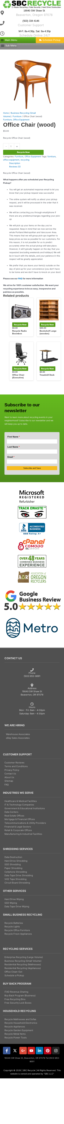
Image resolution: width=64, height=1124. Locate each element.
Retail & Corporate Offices (18, 830)
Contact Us (10, 773)
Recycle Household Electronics (20, 1022)
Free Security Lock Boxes (17, 1002)
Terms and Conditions (16, 766)
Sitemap (8, 780)
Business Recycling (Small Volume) (22, 960)
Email (10, 457)
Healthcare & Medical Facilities (20, 801)
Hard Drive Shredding (15, 860)
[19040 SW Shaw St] (2, 13)
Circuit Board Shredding (17, 882)
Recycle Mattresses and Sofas (20, 1019)
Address (32, 688)
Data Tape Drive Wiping (16, 906)
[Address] (32, 685)
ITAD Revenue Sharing (16, 991)
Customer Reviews (14, 762)
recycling (25, 160)
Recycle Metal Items (15, 1033)
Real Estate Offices (14, 815)
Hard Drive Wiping (14, 899)
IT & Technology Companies (19, 804)
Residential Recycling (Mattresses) (22, 964)
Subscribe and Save (32, 468)
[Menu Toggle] (9, 40)
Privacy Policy (11, 770)
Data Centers (11, 812)
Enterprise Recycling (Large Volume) (23, 957)
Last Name (13, 447)
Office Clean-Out (13, 971)
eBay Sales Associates (18, 738)
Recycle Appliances (14, 1026)
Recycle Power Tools (15, 1037)
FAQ (20, 278)
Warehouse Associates (18, 734)
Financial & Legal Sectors (17, 826)
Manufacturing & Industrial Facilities (23, 834)
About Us (9, 777)
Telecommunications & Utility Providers (25, 823)
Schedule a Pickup (14, 975)
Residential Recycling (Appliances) (22, 968)
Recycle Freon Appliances (18, 933)
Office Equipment (21, 119)
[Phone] (32, 670)
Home (6, 113)
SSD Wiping (10, 902)
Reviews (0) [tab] (15, 166)
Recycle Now (23, 152)
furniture (51, 156)
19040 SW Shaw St (34, 10)
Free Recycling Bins (14, 999)
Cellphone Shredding (15, 871)
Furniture (17, 116)
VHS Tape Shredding (15, 879)
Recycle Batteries (13, 923)
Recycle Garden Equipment (18, 1030)
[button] (8, 45)
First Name (13, 437)
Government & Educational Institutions (24, 808)
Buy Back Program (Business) (20, 995)
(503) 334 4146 (30, 20)
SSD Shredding (12, 864)
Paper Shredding (13, 868)
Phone (32, 673)
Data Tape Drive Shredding (18, 875)
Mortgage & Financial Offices (19, 819)
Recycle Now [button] (20, 324)
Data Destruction (13, 857)
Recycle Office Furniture (17, 930)
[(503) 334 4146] (2, 23)
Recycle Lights (12, 926)
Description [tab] (14, 163)
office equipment (11, 160)
